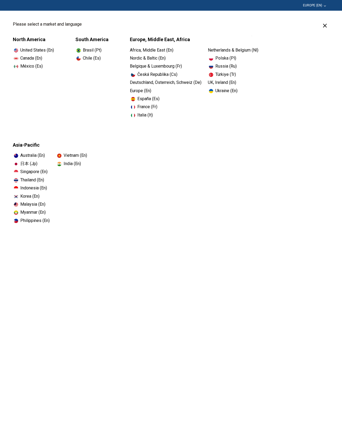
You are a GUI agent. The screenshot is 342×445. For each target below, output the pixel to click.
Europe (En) (312, 5)
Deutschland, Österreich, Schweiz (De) (165, 82)
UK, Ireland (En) (222, 82)
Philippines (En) (35, 220)
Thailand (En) (32, 179)
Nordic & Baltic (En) (148, 58)
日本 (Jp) (28, 163)
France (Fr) (147, 106)
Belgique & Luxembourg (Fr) (156, 66)
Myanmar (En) (33, 212)
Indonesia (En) (33, 187)
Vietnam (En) (75, 155)
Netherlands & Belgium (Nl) (233, 50)
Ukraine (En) (226, 90)
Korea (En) (30, 196)
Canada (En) (31, 58)
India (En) (72, 163)
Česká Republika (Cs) (157, 74)
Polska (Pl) (225, 58)
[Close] (325, 25)
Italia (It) (145, 115)
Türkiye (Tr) (225, 74)
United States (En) (37, 50)
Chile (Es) (92, 58)
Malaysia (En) (32, 204)
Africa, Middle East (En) (151, 50)
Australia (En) (32, 155)
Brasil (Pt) (92, 50)
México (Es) (31, 66)
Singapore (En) (34, 171)
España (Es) (148, 98)
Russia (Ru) (226, 66)
